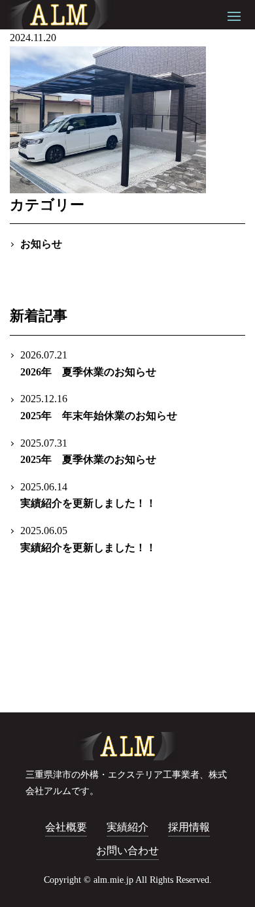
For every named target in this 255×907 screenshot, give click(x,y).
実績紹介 (127, 827)
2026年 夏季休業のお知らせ (88, 363)
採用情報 (189, 827)
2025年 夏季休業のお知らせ (88, 452)
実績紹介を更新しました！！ (88, 495)
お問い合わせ (127, 850)
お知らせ (41, 243)
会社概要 (66, 827)
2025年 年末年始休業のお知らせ (98, 407)
